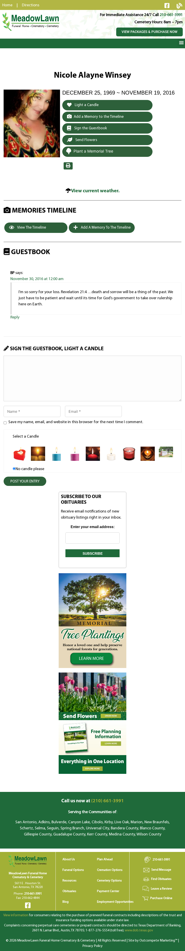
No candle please (30, 469)
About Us (68, 859)
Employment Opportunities (115, 902)
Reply (14, 317)
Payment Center (108, 891)
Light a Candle (86, 105)
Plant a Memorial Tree (93, 151)
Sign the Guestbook (90, 128)
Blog (65, 902)
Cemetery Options (109, 880)
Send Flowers (85, 140)
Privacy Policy (92, 946)
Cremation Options (110, 870)
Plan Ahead (105, 859)
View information (15, 915)
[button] (181, 42)
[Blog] (179, 5)
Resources (69, 880)
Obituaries (69, 891)
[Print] (68, 165)
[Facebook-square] (167, 5)
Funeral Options (73, 870)
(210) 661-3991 (92, 801)
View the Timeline (31, 228)
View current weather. (95, 191)
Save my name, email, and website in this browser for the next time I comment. (75, 422)
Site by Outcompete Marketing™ (152, 940)
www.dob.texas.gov (139, 930)
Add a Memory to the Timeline (99, 117)
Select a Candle (26, 437)
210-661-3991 (171, 15)
